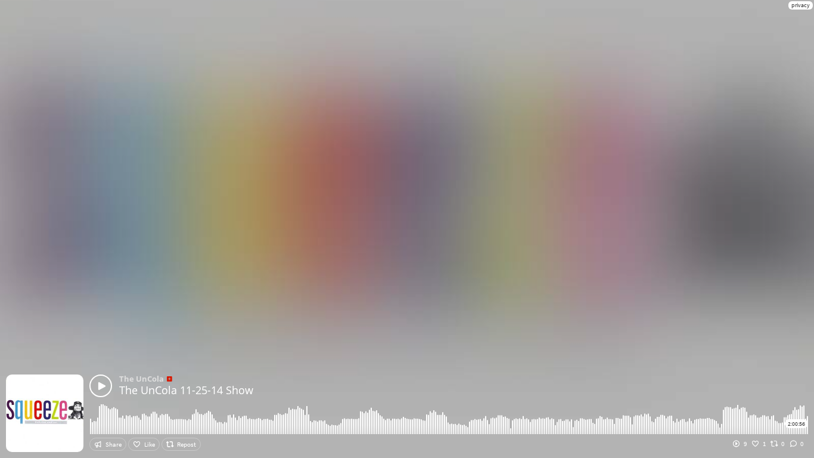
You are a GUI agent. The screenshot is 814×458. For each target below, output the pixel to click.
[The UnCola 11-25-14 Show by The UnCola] (100, 386)
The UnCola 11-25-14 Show (186, 390)
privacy (800, 5)
